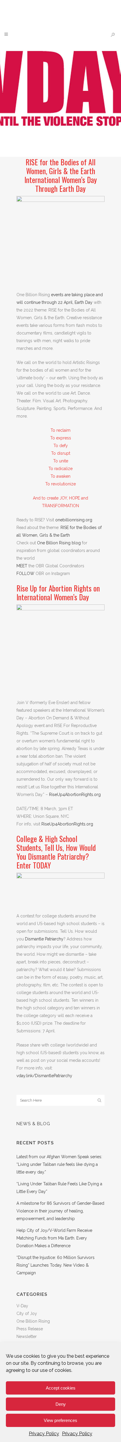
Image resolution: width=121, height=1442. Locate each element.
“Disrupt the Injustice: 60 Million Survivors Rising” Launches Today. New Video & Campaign (55, 1265)
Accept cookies (60, 1387)
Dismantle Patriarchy (44, 939)
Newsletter (26, 1336)
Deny (61, 1404)
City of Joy (26, 1313)
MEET (21, 565)
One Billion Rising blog (59, 542)
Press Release (29, 1328)
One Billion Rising (33, 1321)
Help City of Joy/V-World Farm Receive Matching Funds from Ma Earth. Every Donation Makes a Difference (54, 1238)
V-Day (22, 1305)
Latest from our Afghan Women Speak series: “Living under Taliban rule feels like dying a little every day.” (59, 1164)
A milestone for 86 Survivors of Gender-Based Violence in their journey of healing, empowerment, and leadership (60, 1211)
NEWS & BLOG (33, 1123)
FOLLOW (25, 573)
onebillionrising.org (73, 520)
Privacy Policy (44, 1433)
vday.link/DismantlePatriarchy (44, 1075)
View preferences (60, 1420)
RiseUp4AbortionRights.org (75, 794)
